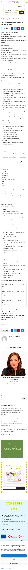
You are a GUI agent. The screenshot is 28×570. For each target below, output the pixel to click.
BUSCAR (21, 12)
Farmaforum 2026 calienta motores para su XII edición (13, 418)
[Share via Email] (22, 28)
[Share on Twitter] (15, 28)
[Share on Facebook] (12, 28)
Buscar (3, 396)
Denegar (14, 559)
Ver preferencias (14, 563)
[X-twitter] (14, 509)
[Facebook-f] (11, 509)
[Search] (26, 2)
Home (2, 18)
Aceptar (14, 556)
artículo (8, 18)
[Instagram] (16, 509)
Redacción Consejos (14, 336)
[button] (26, 542)
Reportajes (4, 324)
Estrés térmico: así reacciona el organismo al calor (12, 434)
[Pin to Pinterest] (18, 28)
